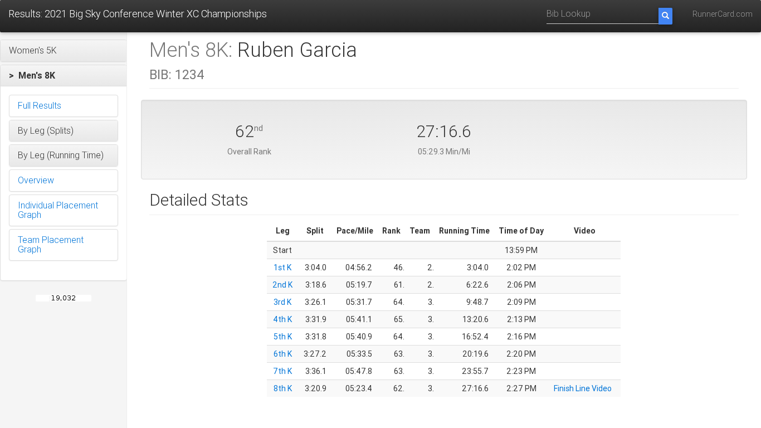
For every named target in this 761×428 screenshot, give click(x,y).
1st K (282, 267)
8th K (283, 388)
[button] (63, 50)
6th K (283, 354)
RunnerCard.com (722, 14)
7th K (282, 371)
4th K (282, 319)
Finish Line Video (583, 388)
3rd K (282, 302)
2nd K (282, 285)
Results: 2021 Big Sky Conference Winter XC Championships (137, 13)
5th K (283, 337)
